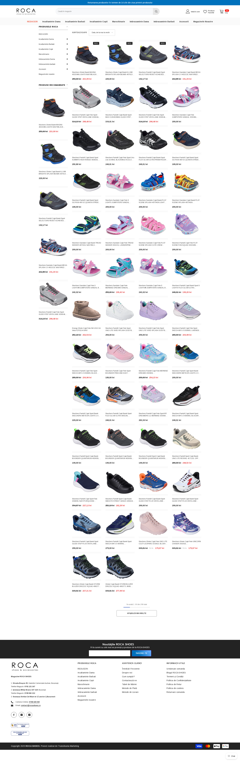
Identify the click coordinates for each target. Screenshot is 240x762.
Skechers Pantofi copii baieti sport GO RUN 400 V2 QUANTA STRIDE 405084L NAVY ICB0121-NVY (185, 159)
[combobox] (104, 11)
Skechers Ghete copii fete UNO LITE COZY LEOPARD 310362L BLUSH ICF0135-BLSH (153, 543)
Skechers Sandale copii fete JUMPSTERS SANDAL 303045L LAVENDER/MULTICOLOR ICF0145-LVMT (186, 116)
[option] (120, 2)
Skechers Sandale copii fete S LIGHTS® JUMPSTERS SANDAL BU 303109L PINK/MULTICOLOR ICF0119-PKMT (86, 287)
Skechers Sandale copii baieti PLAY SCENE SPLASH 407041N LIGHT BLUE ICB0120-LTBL (152, 201)
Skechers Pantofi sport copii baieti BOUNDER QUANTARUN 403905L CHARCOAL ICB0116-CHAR (118, 457)
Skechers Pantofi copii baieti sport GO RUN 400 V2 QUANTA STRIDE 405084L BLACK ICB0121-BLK (85, 201)
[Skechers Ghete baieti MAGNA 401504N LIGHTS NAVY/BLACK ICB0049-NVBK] (53, 107)
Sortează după (79, 32)
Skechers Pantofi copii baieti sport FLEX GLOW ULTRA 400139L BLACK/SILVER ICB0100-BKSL (118, 415)
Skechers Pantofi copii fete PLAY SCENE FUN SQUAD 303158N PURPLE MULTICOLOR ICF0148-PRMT (185, 244)
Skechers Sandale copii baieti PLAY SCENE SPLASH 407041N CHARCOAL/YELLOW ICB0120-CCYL (186, 201)
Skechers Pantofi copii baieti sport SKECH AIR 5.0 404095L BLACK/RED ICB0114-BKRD (186, 415)
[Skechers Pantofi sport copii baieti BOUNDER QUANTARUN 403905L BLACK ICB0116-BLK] (86, 438)
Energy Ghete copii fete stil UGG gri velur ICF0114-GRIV (86, 329)
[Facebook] (14, 715)
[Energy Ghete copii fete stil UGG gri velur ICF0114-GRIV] (86, 310)
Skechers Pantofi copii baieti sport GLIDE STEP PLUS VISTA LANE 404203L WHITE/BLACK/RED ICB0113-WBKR (185, 500)
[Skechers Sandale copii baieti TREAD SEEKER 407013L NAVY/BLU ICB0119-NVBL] (86, 225)
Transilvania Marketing (68, 746)
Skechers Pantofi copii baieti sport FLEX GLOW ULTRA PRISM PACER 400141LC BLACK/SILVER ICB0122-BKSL (153, 159)
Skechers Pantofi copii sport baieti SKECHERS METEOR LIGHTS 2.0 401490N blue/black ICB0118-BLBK (185, 372)
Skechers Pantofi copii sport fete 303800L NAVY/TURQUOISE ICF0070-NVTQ (84, 500)
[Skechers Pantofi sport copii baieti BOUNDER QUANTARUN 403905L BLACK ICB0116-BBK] (153, 438)
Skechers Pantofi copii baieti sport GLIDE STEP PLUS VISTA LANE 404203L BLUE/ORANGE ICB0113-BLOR (152, 500)
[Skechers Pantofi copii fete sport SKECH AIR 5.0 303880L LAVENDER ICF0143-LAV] (186, 310)
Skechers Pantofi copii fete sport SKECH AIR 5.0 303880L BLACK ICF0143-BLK (84, 372)
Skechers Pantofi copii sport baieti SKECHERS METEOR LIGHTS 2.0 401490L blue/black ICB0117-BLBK (85, 415)
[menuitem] (53, 34)
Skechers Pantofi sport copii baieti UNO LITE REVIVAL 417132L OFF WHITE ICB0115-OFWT (185, 457)
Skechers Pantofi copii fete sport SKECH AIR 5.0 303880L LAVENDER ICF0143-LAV (186, 329)
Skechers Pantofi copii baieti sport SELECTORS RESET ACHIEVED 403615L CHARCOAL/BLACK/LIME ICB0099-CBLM (52, 219)
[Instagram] (21, 715)
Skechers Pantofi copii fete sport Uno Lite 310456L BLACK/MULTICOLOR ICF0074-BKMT (119, 159)
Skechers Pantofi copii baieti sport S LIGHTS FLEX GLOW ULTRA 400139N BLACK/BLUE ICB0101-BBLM (186, 287)
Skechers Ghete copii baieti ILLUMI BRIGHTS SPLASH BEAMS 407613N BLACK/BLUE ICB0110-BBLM (53, 173)
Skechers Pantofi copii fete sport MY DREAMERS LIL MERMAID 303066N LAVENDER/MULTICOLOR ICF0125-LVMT (153, 415)
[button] (53, 49)
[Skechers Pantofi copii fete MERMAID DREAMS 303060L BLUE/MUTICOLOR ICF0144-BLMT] (153, 353)
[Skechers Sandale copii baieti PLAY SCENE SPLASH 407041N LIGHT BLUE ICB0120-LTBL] (153, 182)
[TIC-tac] (29, 715)
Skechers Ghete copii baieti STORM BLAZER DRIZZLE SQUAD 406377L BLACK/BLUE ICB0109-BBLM (86, 585)
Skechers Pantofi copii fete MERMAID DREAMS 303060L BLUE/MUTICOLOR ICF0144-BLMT (153, 372)
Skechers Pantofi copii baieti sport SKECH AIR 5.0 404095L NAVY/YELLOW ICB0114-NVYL (118, 543)
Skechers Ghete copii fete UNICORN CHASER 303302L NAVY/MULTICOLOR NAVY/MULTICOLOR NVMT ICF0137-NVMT (186, 543)
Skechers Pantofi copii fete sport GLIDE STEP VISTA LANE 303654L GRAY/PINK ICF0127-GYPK (52, 313)
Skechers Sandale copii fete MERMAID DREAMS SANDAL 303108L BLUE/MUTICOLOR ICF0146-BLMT (116, 287)
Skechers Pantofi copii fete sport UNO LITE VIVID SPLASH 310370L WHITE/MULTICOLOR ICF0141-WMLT (119, 329)
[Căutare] (107, 11)
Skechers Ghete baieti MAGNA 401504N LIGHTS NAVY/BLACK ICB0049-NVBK (51, 126)
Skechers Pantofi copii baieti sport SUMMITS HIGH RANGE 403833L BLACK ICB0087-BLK (85, 159)
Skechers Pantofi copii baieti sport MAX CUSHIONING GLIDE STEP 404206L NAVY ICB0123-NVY (118, 116)
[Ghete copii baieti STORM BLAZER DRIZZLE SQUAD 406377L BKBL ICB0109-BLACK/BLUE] (120, 566)
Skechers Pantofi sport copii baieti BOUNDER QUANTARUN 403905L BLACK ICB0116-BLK (85, 457)
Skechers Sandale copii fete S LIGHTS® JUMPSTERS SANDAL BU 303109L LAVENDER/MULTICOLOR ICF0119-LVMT (153, 287)
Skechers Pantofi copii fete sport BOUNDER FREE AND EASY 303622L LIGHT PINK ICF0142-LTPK (119, 372)
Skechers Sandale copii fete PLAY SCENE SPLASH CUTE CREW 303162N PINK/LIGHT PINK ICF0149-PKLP (153, 244)
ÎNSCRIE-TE (141, 653)
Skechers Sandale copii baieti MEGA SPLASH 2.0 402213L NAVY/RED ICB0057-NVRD (53, 266)
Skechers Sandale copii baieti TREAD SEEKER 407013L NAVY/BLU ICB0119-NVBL (86, 244)
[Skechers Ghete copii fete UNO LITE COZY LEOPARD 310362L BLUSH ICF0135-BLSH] (153, 523)
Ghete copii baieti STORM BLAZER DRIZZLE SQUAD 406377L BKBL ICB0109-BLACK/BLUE (119, 585)
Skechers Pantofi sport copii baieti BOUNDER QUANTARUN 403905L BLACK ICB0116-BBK (152, 457)
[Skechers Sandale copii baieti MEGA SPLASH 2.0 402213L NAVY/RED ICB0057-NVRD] (53, 247)
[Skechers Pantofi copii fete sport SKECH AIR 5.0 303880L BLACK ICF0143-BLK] (86, 353)
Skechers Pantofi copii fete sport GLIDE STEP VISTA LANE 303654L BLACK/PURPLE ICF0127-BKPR (152, 116)
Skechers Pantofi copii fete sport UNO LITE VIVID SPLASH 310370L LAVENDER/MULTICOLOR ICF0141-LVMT (153, 329)
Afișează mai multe (136, 613)
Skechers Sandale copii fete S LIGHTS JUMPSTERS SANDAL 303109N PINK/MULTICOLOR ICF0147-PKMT (117, 201)
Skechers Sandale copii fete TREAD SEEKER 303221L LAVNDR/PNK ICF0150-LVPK (119, 244)
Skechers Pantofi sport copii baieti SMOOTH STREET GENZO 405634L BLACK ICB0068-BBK (119, 500)
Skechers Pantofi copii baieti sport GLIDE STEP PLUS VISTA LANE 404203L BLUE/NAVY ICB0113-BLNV (86, 543)
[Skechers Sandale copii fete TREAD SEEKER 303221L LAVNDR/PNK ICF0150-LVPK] (120, 225)
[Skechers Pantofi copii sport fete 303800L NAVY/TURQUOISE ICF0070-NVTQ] (86, 481)
